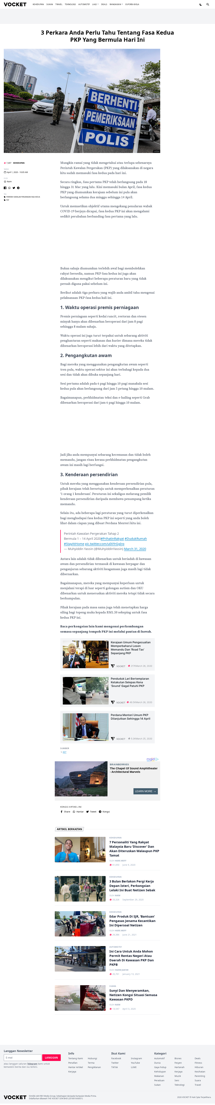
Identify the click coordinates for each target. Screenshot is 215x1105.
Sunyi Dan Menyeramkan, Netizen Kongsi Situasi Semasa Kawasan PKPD (133, 994)
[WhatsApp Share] (9, 188)
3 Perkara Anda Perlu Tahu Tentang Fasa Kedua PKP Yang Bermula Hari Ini (107, 36)
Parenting (200, 1075)
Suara (112, 986)
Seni (177, 1080)
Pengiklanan (94, 1067)
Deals (104, 4)
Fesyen (178, 1062)
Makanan (159, 1075)
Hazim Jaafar (121, 970)
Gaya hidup (160, 1067)
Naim (9, 181)
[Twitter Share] (14, 188)
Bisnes (178, 1058)
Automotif (84, 4)
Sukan (49, 4)
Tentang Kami (75, 1058)
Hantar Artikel (75, 1067)
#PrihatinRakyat (112, 538)
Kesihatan (200, 1071)
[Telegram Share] (18, 188)
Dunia (157, 1062)
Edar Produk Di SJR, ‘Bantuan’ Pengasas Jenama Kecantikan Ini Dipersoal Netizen (132, 920)
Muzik (178, 1075)
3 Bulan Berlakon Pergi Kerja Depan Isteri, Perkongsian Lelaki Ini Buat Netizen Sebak (132, 885)
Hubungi (92, 1058)
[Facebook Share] (5, 188)
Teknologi (70, 4)
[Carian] (207, 4)
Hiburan (199, 1067)
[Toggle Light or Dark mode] (200, 4)
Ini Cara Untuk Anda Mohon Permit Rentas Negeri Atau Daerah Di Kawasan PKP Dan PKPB (131, 958)
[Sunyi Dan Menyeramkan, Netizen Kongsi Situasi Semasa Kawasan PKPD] (80, 998)
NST (64, 752)
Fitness (198, 1062)
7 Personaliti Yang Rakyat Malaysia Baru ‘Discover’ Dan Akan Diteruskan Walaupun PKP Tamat (134, 848)
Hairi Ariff (120, 861)
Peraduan (159, 1080)
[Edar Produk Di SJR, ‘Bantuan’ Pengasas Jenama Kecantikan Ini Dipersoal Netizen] (80, 924)
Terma (91, 1062)
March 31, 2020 (135, 549)
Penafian (72, 1062)
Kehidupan (38, 4)
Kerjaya (72, 1071)
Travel (58, 4)
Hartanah (179, 1067)
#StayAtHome (74, 544)
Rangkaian (115, 4)
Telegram (32, 1063)
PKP (7, 200)
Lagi (94, 4)
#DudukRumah (136, 538)
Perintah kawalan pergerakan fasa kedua (23, 197)
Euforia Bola (132, 4)
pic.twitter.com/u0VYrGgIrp (104, 544)
